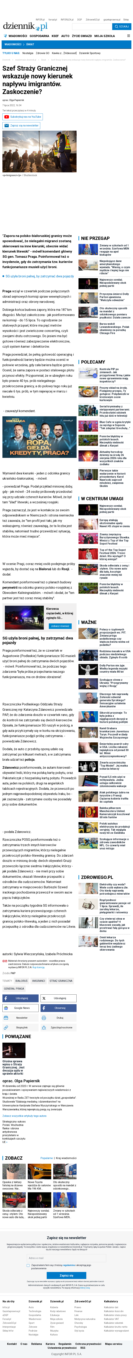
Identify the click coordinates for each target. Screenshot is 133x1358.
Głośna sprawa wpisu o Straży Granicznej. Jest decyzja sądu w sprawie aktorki (13, 1067)
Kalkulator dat (111, 1307)
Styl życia (79, 1330)
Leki (76, 1315)
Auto (31, 1307)
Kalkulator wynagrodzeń (116, 1330)
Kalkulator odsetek (113, 1323)
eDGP (5, 1315)
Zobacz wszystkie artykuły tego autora (24, 1115)
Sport (31, 1323)
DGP (79, 19)
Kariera (50, 1344)
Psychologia (80, 1327)
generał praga (14, 988)
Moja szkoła (56, 1319)
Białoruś (21, 980)
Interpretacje (9, 1327)
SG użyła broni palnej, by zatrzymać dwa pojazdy (40, 276)
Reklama (36, 1344)
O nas (23, 1344)
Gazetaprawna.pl (11, 1311)
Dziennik (6, 60)
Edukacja (55, 1315)
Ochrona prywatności (88, 1344)
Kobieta (54, 1307)
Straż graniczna (61, 980)
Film (52, 1327)
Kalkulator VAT (111, 1319)
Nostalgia (27, 53)
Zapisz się (66, 1275)
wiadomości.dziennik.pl (25, 60)
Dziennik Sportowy (90, 53)
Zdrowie (33, 1327)
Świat (30, 44)
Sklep (126, 19)
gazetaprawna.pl (111, 19)
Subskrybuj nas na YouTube (25, 116)
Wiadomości (13, 44)
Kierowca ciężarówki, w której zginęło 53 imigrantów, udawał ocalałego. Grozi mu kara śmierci (60, 613)
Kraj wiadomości (66, 1158)
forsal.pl (52, 19)
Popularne (47, 1158)
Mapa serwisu (113, 1344)
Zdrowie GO (42, 53)
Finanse (78, 1311)
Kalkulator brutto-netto (115, 1327)
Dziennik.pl (35, 1301)
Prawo (77, 1307)
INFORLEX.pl (67, 19)
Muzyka (54, 1330)
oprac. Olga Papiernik (13, 100)
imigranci (38, 980)
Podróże (33, 1330)
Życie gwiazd (57, 1323)
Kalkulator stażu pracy (115, 1315)
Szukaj (124, 26)
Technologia (35, 1311)
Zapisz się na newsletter (24, 125)
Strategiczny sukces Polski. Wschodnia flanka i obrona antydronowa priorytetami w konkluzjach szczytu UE (14, 1132)
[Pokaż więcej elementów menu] (128, 36)
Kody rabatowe (58, 1311)
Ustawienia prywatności (62, 1347)
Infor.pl (6, 1307)
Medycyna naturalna (84, 1319)
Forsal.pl (7, 1319)
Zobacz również (60, 626)
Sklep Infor (8, 1330)
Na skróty (8, 1301)
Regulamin (65, 1344)
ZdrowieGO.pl (93, 19)
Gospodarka (35, 1315)
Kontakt (12, 1344)
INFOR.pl (40, 19)
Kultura (54, 1334)
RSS (82, 1347)
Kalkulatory (111, 1301)
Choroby (78, 1323)
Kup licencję (38, 967)
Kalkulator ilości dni (113, 1311)
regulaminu (69, 1265)
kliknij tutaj (85, 1288)
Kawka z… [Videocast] (64, 53)
